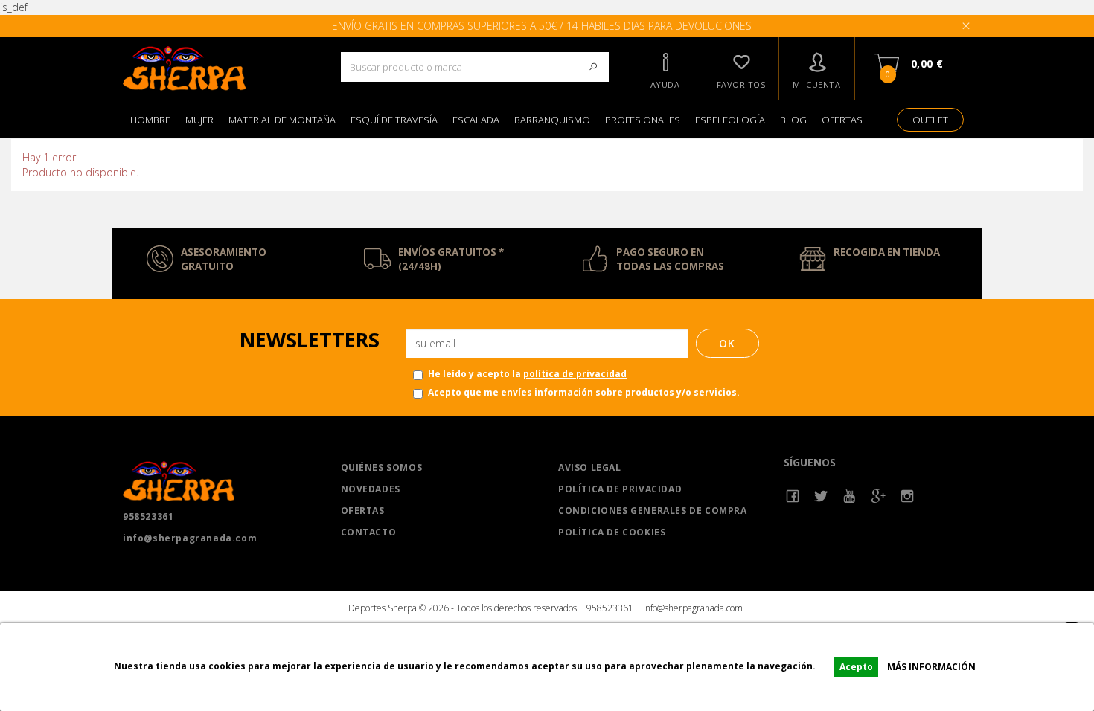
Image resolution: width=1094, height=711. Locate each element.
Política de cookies (611, 532)
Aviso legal (589, 467)
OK (727, 343)
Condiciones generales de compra (652, 510)
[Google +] (878, 496)
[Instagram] (907, 496)
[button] (665, 68)
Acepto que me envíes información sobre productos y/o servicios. (584, 392)
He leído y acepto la (527, 373)
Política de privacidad (620, 489)
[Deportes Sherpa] (221, 68)
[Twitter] (821, 496)
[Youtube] (850, 496)
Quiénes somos (382, 467)
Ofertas (363, 510)
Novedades (370, 489)
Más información (931, 666)
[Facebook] (793, 496)
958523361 (148, 516)
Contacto (369, 532)
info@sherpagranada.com (190, 538)
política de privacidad (575, 373)
